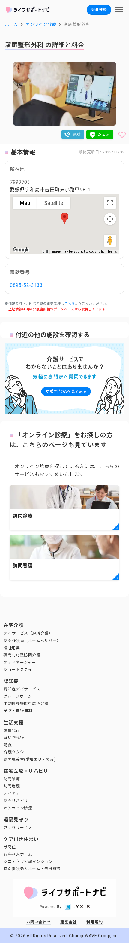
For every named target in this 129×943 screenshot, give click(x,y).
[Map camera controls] (110, 219)
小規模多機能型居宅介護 (26, 703)
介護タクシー (16, 752)
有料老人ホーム (18, 854)
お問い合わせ (38, 922)
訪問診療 (12, 779)
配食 (8, 745)
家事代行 (12, 730)
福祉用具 (12, 648)
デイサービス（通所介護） (28, 633)
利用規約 (94, 922)
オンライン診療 (18, 808)
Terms (112, 251)
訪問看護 (12, 786)
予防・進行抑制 (18, 710)
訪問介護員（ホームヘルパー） (32, 640)
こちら (69, 304)
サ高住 (10, 847)
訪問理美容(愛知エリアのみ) (30, 759)
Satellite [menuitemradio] (53, 203)
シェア (104, 134)
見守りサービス (18, 827)
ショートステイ (18, 669)
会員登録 (99, 9)
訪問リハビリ (16, 801)
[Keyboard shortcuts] (45, 252)
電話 (77, 134)
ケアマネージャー (20, 662)
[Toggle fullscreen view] (110, 203)
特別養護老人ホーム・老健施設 (32, 868)
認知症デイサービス (22, 689)
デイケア (12, 793)
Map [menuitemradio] (25, 203)
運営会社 (68, 922)
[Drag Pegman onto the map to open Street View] (110, 241)
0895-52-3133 (26, 285)
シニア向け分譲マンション (28, 861)
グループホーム (18, 696)
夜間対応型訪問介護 (22, 655)
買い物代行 (14, 737)
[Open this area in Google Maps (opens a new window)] (21, 250)
